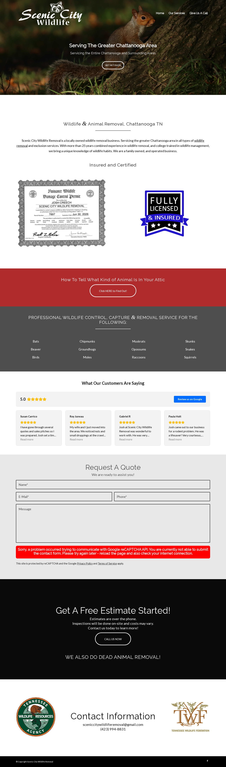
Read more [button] (26, 439)
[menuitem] (160, 13)
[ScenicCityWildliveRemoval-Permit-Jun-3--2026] (61, 213)
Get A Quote (113, 65)
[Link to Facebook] (207, 760)
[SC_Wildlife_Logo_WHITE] (50, 13)
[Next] (223, 47)
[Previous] (3, 47)
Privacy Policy (85, 563)
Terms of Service (107, 563)
